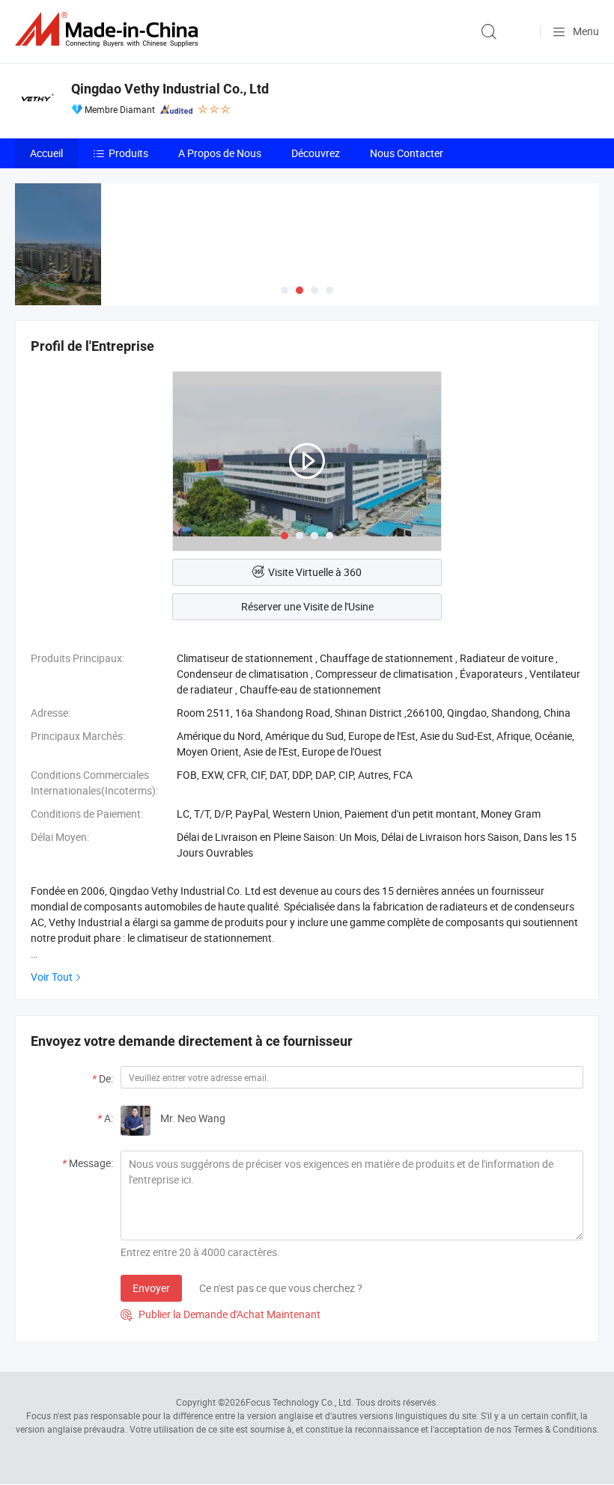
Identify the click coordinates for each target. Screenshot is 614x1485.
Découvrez (315, 153)
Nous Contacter (406, 153)
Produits (128, 153)
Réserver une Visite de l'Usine (307, 606)
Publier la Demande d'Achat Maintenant (220, 1314)
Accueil (46, 153)
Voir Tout (52, 977)
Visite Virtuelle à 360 (315, 572)
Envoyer (151, 1288)
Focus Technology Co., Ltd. (299, 1402)
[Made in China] (109, 29)
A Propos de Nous (219, 153)
